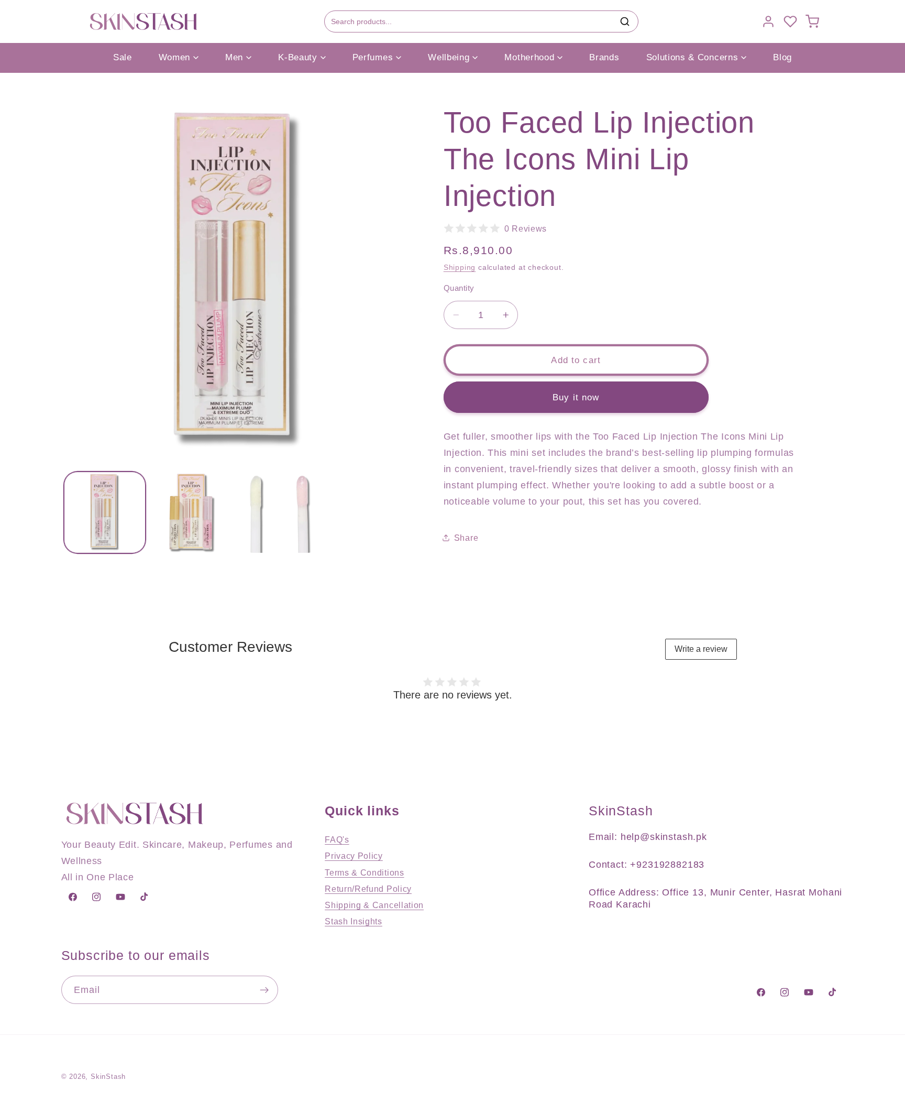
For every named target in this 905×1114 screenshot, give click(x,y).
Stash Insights (353, 921)
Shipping (460, 267)
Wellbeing (448, 57)
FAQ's (337, 839)
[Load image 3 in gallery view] (280, 512)
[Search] (624, 21)
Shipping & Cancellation (374, 905)
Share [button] (466, 537)
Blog (782, 57)
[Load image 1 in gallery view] (105, 512)
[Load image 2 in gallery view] (193, 512)
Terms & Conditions (364, 872)
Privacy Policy (354, 856)
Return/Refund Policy (368, 888)
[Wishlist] (790, 21)
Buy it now (576, 397)
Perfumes (372, 57)
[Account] (768, 21)
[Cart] (812, 21)
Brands (604, 57)
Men (234, 57)
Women (174, 57)
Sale (122, 57)
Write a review (701, 649)
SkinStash (108, 1076)
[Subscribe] (264, 990)
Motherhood (529, 57)
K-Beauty (297, 57)
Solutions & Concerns (692, 57)
